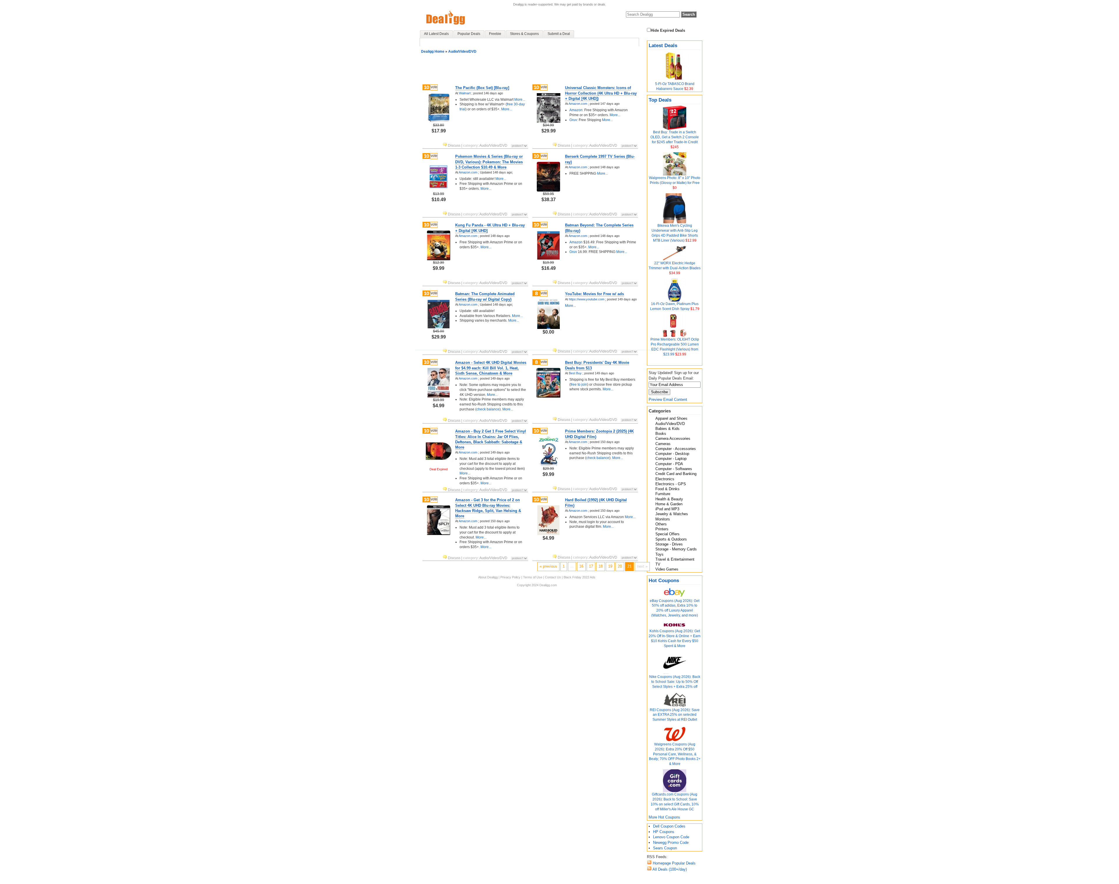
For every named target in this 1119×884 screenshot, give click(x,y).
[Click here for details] (438, 121)
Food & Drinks (667, 489)
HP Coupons (663, 832)
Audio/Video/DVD (670, 423)
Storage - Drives (669, 544)
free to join (579, 384)
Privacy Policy (510, 577)
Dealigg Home (432, 51)
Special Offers (667, 534)
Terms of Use (532, 577)
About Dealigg (488, 577)
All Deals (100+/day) (669, 869)
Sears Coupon (665, 848)
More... (519, 100)
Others (661, 524)
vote (434, 87)
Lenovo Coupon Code (671, 837)
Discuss (454, 146)
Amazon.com (578, 103)
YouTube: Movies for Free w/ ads (594, 294)
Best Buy (575, 373)
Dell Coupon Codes (669, 826)
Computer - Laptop (671, 458)
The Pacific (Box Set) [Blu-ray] (482, 88)
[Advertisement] (530, 67)
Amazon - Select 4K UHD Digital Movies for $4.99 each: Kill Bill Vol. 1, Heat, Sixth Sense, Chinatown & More (490, 367)
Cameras (663, 444)
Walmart (465, 93)
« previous (548, 566)
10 (426, 87)
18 (601, 566)
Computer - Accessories (675, 449)
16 (581, 566)
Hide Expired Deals (668, 30)
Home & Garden (668, 504)
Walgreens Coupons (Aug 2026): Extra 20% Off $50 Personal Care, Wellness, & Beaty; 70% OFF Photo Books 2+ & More (675, 754)
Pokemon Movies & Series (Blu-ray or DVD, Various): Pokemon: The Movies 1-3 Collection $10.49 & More (489, 161)
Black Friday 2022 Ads (579, 577)
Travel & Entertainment (674, 559)
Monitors (662, 519)
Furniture (662, 494)
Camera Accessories (672, 438)
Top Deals (660, 100)
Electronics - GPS (670, 484)
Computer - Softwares (673, 469)
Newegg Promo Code (671, 842)
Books (660, 433)
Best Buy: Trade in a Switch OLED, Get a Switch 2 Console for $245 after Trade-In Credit (674, 137)
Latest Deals (663, 45)
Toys (659, 554)
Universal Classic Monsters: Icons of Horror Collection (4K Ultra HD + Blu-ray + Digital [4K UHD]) (601, 93)
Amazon (576, 110)
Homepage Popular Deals (674, 863)
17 (591, 566)
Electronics (664, 479)
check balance (487, 409)
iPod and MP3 (667, 509)
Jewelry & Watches (671, 514)
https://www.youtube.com (586, 299)
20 (620, 566)
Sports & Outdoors (671, 539)
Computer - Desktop (672, 453)
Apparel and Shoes (671, 418)
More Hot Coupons (664, 817)
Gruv (573, 120)
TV (657, 564)
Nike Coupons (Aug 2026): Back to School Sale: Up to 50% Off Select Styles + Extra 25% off (674, 682)
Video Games (666, 569)
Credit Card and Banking (675, 474)
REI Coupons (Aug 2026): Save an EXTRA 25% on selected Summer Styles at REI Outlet (675, 715)
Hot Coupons (664, 580)
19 (610, 566)
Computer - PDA (669, 464)
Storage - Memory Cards (676, 549)
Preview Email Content (668, 399)
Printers (661, 529)
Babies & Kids (667, 428)
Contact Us (553, 577)
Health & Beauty (669, 499)
